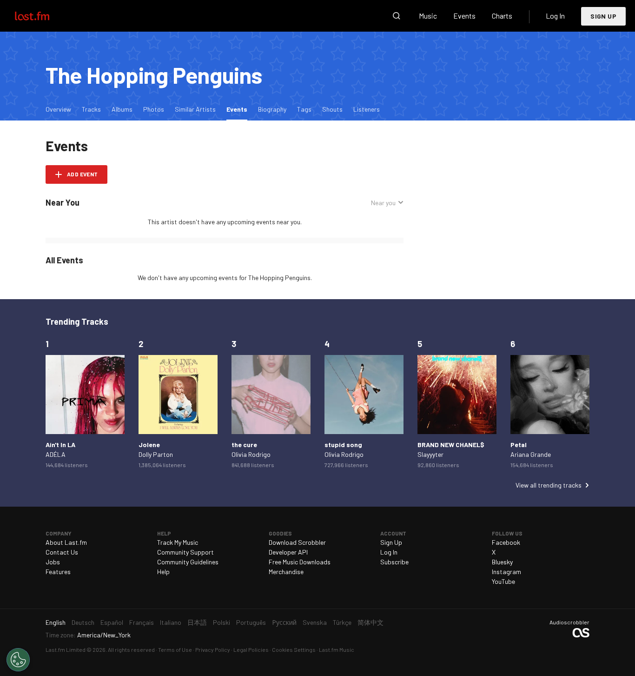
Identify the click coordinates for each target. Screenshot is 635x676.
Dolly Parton (156, 454)
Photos (153, 109)
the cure (244, 444)
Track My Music (177, 542)
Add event (82, 174)
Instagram (506, 572)
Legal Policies (251, 649)
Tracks (91, 109)
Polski (221, 622)
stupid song (343, 444)
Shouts (332, 109)
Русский (284, 622)
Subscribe (394, 562)
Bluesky (502, 562)
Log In (555, 15)
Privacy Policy (212, 649)
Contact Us (62, 552)
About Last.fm (66, 542)
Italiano (170, 622)
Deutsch (83, 622)
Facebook (506, 542)
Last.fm (43, 15)
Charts (502, 15)
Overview (58, 109)
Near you (383, 203)
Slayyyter (430, 454)
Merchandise (286, 572)
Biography (272, 109)
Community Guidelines (187, 562)
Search (396, 16)
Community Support (185, 552)
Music (428, 15)
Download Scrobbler (297, 542)
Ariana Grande (530, 454)
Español (111, 622)
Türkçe (342, 622)
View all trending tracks (549, 485)
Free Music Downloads (300, 562)
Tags (304, 109)
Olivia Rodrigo (251, 454)
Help (163, 572)
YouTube (503, 581)
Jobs (53, 562)
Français (141, 622)
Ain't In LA (60, 444)
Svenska (315, 622)
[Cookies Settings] (18, 659)
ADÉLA (56, 454)
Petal (518, 444)
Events (464, 15)
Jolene (149, 444)
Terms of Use (175, 649)
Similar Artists (195, 109)
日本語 (197, 622)
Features (58, 572)
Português (251, 622)
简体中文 (370, 622)
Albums (122, 109)
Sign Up (603, 16)
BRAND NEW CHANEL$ (450, 444)
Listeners (366, 109)
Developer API (288, 552)
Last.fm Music (336, 649)
